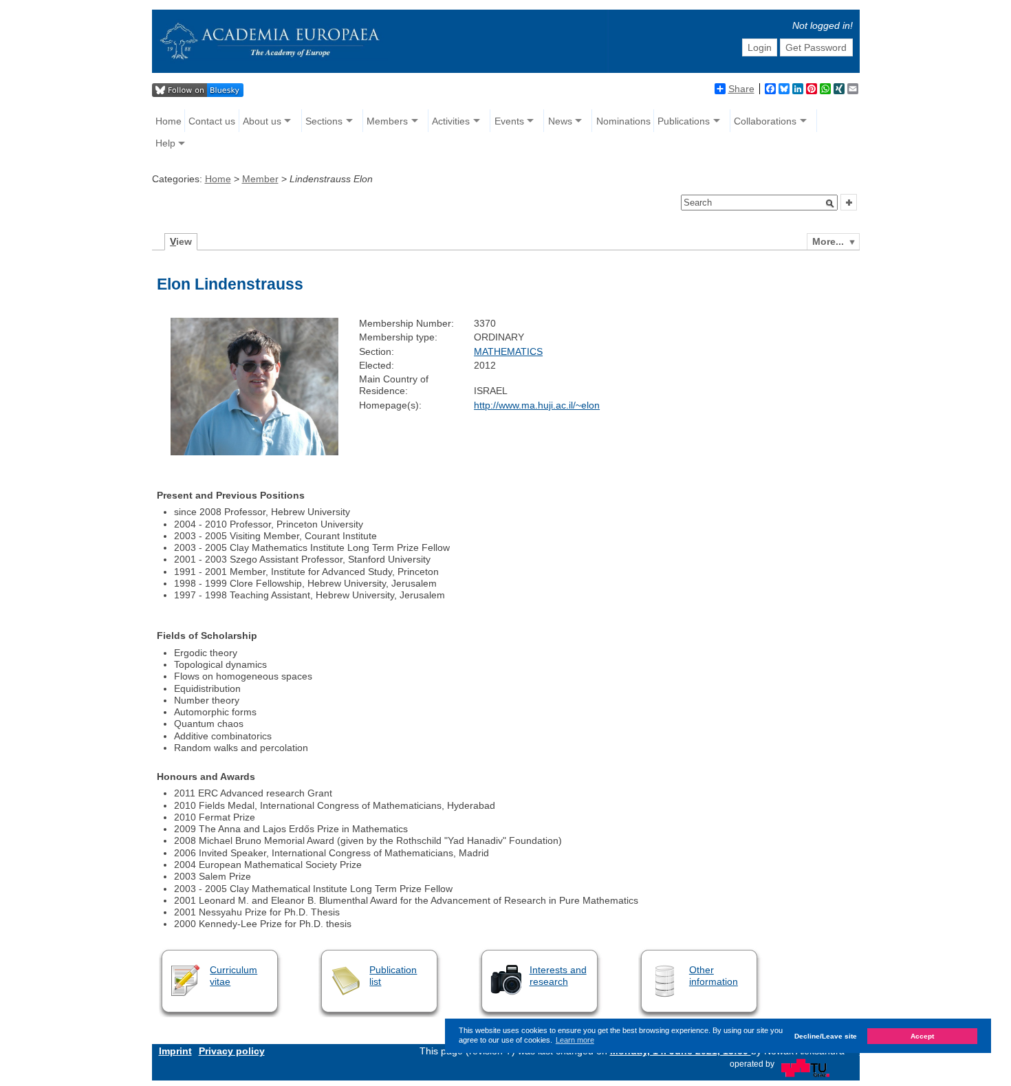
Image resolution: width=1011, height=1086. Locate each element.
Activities (451, 121)
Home (168, 121)
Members (387, 121)
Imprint (175, 1050)
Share (741, 88)
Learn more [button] (575, 1040)
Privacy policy (232, 1050)
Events (509, 121)
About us (262, 121)
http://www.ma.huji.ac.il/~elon (537, 405)
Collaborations (765, 121)
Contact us (211, 121)
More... (828, 241)
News (560, 121)
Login (760, 47)
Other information (713, 975)
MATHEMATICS (508, 351)
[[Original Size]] (254, 451)
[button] (830, 203)
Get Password (816, 47)
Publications (683, 121)
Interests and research (558, 975)
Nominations (623, 121)
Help (165, 143)
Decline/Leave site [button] (825, 1036)
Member (260, 178)
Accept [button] (922, 1036)
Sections (324, 121)
